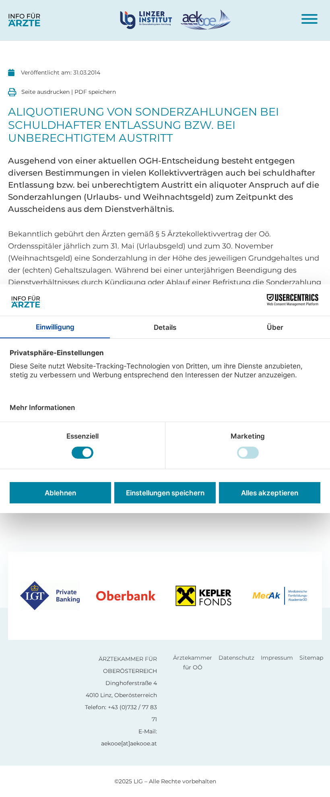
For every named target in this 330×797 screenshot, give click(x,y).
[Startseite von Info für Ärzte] (24, 20)
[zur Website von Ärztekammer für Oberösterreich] (205, 19)
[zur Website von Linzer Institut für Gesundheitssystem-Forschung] (149, 19)
